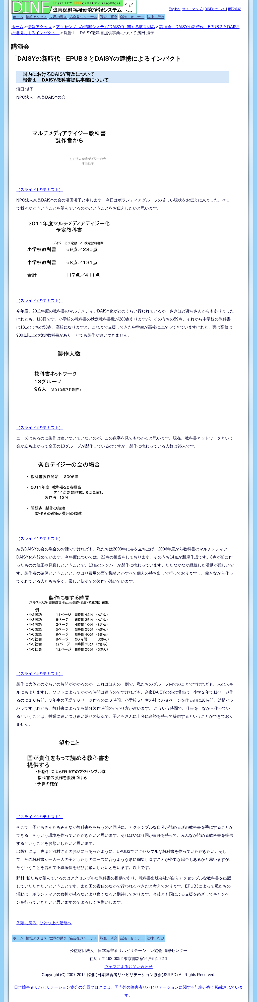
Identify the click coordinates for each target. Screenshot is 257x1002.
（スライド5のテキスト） (39, 673)
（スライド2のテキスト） (39, 300)
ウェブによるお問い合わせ (128, 967)
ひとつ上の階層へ (55, 923)
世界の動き (58, 17)
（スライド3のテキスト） (39, 427)
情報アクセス (36, 17)
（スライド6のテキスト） (39, 817)
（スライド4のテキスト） (39, 538)
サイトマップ (192, 9)
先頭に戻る (26, 923)
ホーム (18, 17)
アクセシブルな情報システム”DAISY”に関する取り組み (105, 27)
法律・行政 (155, 17)
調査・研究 (108, 17)
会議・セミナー (132, 17)
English (174, 9)
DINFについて (215, 9)
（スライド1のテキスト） (39, 189)
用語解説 (234, 9)
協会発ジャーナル (83, 17)
